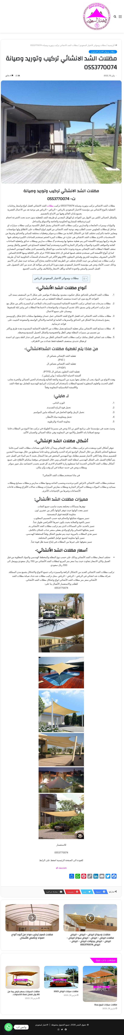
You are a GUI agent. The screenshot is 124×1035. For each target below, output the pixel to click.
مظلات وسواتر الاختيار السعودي (93, 45)
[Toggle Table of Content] (83, 278)
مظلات (50, 205)
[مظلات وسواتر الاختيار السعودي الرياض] (96, 16)
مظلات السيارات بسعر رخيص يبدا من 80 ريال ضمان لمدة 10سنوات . (24, 993)
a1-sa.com (61, 867)
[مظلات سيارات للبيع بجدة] (100, 984)
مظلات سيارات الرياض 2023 (66, 991)
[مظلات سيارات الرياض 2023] (61, 977)
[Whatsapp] (8, 1027)
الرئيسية (111, 45)
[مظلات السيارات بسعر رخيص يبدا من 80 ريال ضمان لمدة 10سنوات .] (22, 977)
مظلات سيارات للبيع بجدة (105, 1005)
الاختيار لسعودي (41, 1025)
